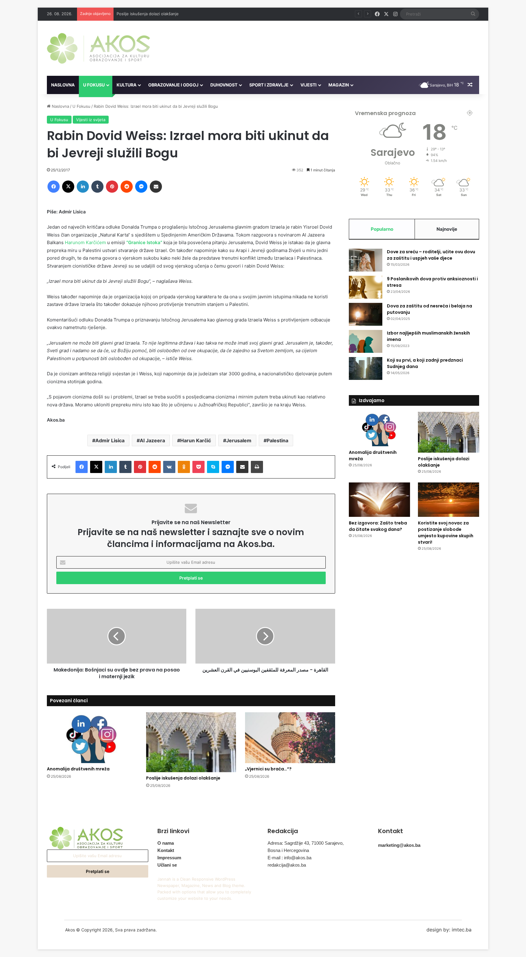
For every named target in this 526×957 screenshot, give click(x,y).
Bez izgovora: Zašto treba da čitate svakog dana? (378, 526)
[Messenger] (141, 187)
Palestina (277, 440)
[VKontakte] (169, 467)
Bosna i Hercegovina (288, 850)
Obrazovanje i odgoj (173, 84)
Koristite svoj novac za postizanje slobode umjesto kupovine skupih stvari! (445, 532)
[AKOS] (98, 48)
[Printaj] (257, 467)
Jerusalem (238, 440)
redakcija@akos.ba (287, 865)
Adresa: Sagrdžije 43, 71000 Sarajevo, (306, 843)
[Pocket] (198, 467)
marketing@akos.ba (399, 845)
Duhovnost (223, 84)
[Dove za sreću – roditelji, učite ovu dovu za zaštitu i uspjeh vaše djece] (365, 260)
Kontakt (165, 850)
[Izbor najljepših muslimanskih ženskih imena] (365, 341)
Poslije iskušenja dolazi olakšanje (148, 13)
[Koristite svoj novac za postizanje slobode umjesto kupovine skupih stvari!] (448, 499)
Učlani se (167, 865)
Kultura (126, 84)
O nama (165, 843)
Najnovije (447, 229)
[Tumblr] (97, 187)
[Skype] (213, 467)
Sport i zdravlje (269, 84)
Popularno (382, 229)
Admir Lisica (109, 440)
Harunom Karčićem (85, 242)
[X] (68, 187)
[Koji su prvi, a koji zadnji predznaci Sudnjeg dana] (365, 368)
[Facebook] (53, 187)
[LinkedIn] (83, 187)
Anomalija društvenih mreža (78, 769)
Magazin (338, 84)
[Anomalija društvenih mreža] (92, 737)
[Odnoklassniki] (184, 467)
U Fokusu (94, 84)
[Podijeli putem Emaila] (156, 187)
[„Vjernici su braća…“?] (290, 737)
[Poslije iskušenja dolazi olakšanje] (191, 742)
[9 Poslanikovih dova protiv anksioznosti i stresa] (365, 287)
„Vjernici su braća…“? (268, 769)
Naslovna (63, 84)
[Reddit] (127, 187)
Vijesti (308, 84)
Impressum (169, 857)
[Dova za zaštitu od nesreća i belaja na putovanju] (365, 314)
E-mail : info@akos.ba (289, 857)
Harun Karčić (195, 440)
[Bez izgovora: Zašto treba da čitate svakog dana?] (379, 499)
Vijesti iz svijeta (90, 119)
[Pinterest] (112, 187)
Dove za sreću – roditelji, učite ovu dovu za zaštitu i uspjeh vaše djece (431, 255)
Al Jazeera (152, 440)
